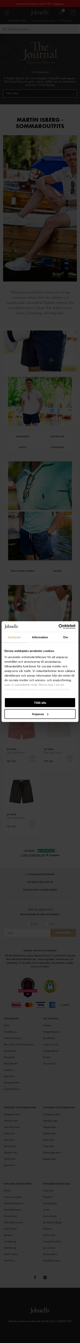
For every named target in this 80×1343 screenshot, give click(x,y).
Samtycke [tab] (14, 637)
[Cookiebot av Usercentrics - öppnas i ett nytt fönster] (59, 626)
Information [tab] (40, 637)
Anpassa (38, 713)
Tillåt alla (40, 702)
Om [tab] (65, 637)
